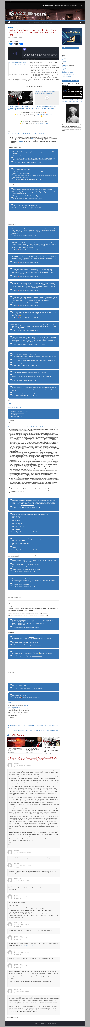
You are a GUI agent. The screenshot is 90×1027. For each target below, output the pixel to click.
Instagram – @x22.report (67, 72)
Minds (63, 71)
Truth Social (65, 65)
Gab (63, 69)
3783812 (26, 705)
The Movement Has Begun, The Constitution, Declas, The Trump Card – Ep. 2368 (36, 730)
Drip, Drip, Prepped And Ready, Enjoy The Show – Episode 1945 (33, 749)
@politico (31, 637)
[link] (33, 427)
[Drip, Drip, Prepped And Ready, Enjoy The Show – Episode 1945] (33, 738)
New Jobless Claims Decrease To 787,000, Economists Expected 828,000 (26, 134)
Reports (10, 27)
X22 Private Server (16, 22)
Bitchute (64, 59)
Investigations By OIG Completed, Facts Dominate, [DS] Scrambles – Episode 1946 (51, 750)
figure (32, 138)
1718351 (26, 411)
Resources (36, 22)
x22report (20, 37)
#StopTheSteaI (52, 326)
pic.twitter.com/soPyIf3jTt (18, 260)
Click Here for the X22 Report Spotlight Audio (72, 99)
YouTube (64, 58)
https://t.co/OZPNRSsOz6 (18, 625)
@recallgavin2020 (33, 192)
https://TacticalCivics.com (27, 945)
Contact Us (45, 22)
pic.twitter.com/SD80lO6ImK (26, 247)
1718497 (25, 406)
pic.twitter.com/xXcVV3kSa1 (31, 303)
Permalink (18, 767)
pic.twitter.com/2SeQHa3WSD (32, 288)
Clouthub (64, 61)
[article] (33, 427)
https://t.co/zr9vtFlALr (33, 642)
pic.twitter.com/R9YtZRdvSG (19, 274)
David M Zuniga (19, 936)
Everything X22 (26, 22)
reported (21, 141)
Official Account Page (66, 76)
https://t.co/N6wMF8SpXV (27, 505)
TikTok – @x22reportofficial (68, 74)
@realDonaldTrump (51, 258)
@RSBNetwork (39, 314)
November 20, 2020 (35, 697)
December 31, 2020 (37, 198)
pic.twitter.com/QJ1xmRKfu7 (26, 342)
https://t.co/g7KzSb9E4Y (46, 653)
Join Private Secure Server (72, 54)
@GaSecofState (35, 257)
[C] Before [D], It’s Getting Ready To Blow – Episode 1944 (15, 749)
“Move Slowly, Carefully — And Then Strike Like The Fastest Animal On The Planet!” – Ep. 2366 (33, 726)
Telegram (64, 68)
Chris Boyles (18, 878)
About (51, 22)
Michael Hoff (18, 923)
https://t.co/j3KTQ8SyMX (33, 196)
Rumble (64, 56)
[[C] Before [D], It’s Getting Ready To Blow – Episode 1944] (16, 738)
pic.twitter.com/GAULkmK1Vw (19, 695)
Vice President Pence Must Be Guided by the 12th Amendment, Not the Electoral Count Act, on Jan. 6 (33, 427)
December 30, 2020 (36, 162)
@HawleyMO (15, 502)
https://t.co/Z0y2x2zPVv (18, 328)
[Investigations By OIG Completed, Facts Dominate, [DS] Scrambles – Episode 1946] (51, 738)
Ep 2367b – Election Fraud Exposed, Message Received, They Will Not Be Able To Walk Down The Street (20, 108)
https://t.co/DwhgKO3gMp (33, 569)
